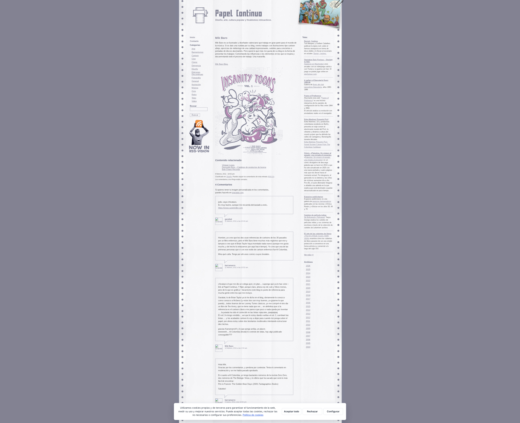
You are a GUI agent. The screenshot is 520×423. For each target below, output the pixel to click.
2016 (308, 303)
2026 (308, 266)
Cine (194, 59)
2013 (308, 314)
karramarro (230, 265)
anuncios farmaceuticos (321, 201)
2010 (308, 325)
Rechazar (312, 411)
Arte (193, 49)
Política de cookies (253, 415)
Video (194, 101)
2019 (308, 292)
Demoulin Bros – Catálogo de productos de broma (244, 167)
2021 (308, 284)
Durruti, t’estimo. (319, 54)
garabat (228, 219)
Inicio (192, 37)
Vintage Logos (228, 165)
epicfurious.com (310, 74)
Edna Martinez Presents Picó (316, 119)
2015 (308, 306)
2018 (308, 295)
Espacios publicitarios (313, 197)
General (195, 81)
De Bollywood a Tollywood (314, 217)
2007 (308, 336)
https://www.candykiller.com (230, 208)
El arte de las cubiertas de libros (317, 234)
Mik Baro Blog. (221, 64)
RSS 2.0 (271, 177)
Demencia (196, 66)
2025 (308, 269)
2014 (308, 310)
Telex (194, 98)
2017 (308, 299)
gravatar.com (238, 193)
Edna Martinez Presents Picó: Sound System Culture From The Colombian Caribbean (317, 144)
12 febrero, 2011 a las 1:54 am (236, 348)
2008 (308, 332)
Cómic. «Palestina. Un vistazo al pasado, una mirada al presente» (318, 154)
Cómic (194, 62)
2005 (308, 343)
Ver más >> (309, 255)
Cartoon (195, 56)
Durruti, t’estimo (311, 41)
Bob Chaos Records (231, 169)
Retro (194, 95)
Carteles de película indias (315, 215)
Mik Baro (221, 37)
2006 (308, 340)
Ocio (194, 91)
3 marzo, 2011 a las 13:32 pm (235, 402)
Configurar (333, 411)
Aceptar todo (291, 411)
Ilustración (196, 85)
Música (195, 88)
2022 (308, 281)
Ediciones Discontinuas (197, 73)
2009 (308, 328)
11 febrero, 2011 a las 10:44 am (236, 221)
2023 (308, 277)
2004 (308, 347)
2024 (308, 273)
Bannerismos (197, 52)
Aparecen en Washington (314, 64)
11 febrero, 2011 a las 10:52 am (236, 267)
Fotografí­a (196, 78)
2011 (308, 321)
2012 (308, 317)
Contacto (194, 41)
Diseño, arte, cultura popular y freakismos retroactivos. (243, 20)
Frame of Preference (312, 96)
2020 (308, 288)
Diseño (195, 69)
